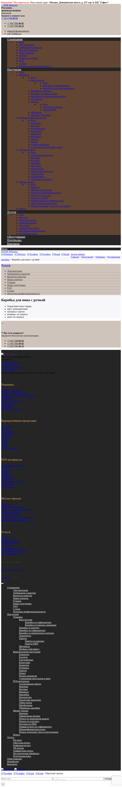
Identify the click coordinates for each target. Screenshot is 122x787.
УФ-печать (18, 748)
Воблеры (23, 686)
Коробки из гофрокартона (38, 622)
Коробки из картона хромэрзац (40, 625)
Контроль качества (16, 276)
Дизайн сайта (6, 577)
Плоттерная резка (22, 756)
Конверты (24, 665)
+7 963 (9, 18)
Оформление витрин (29, 716)
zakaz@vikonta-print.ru (18, 31)
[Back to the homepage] (9, 354)
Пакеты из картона (34, 641)
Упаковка (18, 617)
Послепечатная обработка (26, 753)
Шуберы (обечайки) (29, 649)
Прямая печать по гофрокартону (35, 726)
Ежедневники (26, 660)
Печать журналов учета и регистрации (38, 732)
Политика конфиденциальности (23, 293)
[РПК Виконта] (9, 5)
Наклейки (24, 694)
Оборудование (14, 759)
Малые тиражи (20, 710)
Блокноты (24, 654)
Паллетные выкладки (30, 700)
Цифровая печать (22, 745)
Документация (14, 271)
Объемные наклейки (29, 708)
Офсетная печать (21, 743)
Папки (22, 673)
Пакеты (23, 638)
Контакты (12, 764)
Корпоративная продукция (26, 652)
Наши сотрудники (16, 285)
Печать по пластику (29, 721)
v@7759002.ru (14, 34)
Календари (24, 662)
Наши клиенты (14, 279)
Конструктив (25, 619)
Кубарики (24, 668)
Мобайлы (24, 692)
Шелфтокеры (25, 705)
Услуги (5, 265)
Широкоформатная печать (32, 729)
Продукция (13, 614)
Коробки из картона (29, 627)
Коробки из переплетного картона (36, 633)
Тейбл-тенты (25, 702)
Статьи (10, 291)
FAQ (9, 288)
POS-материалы (21, 681)
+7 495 (15, 23)
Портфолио (13, 761)
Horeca (16, 734)
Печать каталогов (28, 676)
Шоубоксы (24, 646)
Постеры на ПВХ (28, 724)
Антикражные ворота (30, 684)
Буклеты (23, 657)
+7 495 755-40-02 (9, 362)
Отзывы (11, 282)
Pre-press (17, 740)
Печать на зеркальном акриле (34, 718)
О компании (13, 587)
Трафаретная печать (23, 751)
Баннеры (23, 713)
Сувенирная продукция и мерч (34, 678)
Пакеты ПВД (31, 644)
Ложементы (25, 636)
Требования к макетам (18, 274)
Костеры (23, 689)
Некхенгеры (25, 697)
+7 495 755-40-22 (9, 365)
